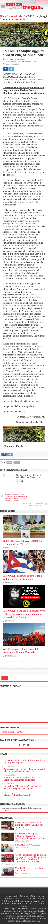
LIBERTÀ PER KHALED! (28, 844)
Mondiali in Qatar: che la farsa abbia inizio (29, 869)
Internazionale (15, 16)
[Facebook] (20, 745)
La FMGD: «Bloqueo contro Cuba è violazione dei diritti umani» (22, 577)
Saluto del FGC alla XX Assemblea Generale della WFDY (22, 542)
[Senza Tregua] (24, 6)
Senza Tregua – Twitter (9, 728)
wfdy (17, 462)
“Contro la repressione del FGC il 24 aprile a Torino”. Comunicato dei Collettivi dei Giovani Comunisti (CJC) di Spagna (31, 858)
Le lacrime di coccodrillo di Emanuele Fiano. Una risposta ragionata (29, 824)
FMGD (9, 462)
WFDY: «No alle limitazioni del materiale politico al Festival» (20, 650)
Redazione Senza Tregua (15, 59)
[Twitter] (24, 745)
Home (3, 16)
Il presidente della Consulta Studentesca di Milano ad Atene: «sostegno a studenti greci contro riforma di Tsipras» (16, 496)
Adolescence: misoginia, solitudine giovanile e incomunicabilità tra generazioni (30, 835)
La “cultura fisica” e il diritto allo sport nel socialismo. (31, 504)
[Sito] (28, 745)
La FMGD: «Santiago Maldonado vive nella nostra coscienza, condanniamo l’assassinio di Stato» (24, 614)
